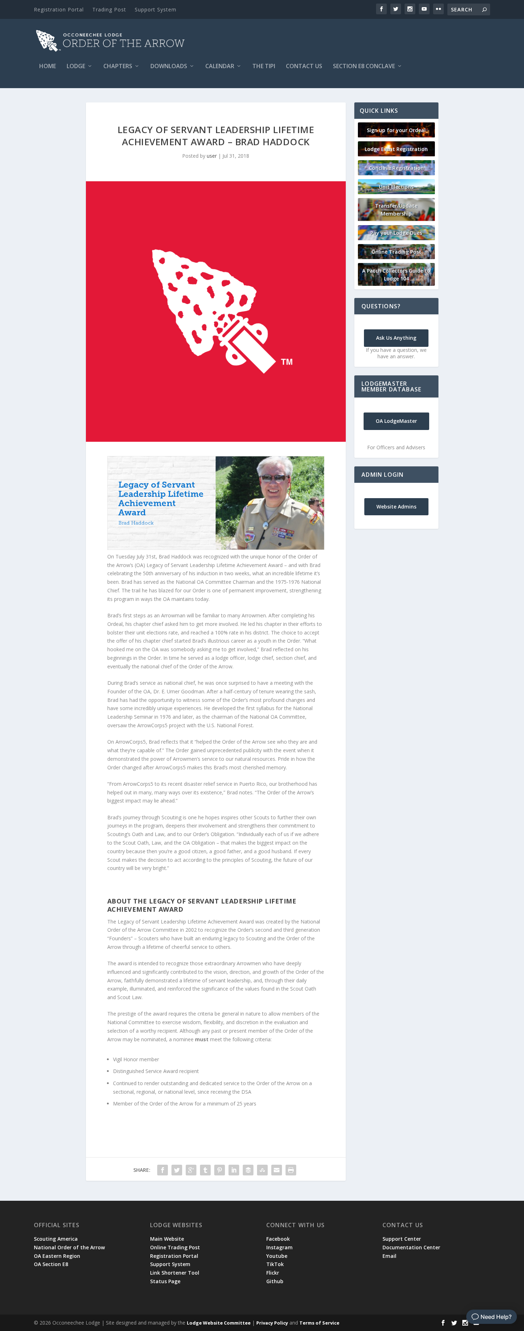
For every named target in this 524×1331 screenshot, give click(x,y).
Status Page (165, 1281)
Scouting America (56, 1238)
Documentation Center (411, 1247)
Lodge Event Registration (396, 149)
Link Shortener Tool (174, 1272)
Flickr (272, 1272)
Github (274, 1281)
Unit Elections (396, 186)
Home (47, 66)
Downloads (168, 66)
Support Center (401, 1238)
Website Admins (396, 506)
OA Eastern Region (57, 1255)
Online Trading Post (396, 251)
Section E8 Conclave (364, 66)
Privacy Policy (272, 1323)
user (212, 155)
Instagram (279, 1247)
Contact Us (304, 66)
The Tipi (263, 66)
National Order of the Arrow (69, 1247)
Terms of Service (319, 1323)
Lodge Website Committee (219, 1323)
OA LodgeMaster (396, 420)
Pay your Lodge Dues (396, 232)
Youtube (276, 1255)
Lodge (76, 66)
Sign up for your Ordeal (396, 130)
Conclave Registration (396, 168)
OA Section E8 (51, 1264)
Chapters (117, 66)
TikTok (275, 1264)
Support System (155, 9)
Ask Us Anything (396, 337)
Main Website (167, 1238)
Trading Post (109, 9)
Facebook (278, 1238)
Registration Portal (59, 9)
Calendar (219, 66)
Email (389, 1255)
